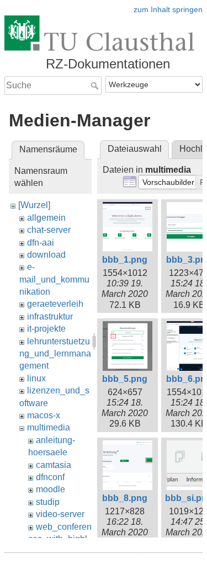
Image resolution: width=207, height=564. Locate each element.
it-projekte (46, 328)
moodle (50, 489)
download (46, 254)
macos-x (43, 415)
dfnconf (50, 477)
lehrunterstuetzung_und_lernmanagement (55, 354)
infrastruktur (50, 316)
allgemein (46, 217)
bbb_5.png (124, 379)
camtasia (53, 465)
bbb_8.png (124, 498)
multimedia (48, 427)
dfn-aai (40, 242)
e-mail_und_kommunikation (54, 279)
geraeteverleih (55, 303)
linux (36, 378)
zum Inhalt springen (168, 9)
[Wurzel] (34, 205)
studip (48, 502)
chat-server (49, 230)
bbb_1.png (124, 259)
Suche (96, 85)
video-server (60, 514)
